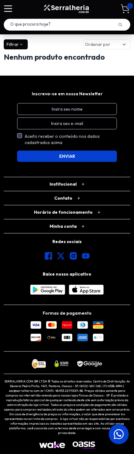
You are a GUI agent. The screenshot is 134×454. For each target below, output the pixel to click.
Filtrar (13, 44)
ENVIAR (67, 156)
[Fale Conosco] (117, 434)
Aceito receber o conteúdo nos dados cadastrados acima (62, 139)
